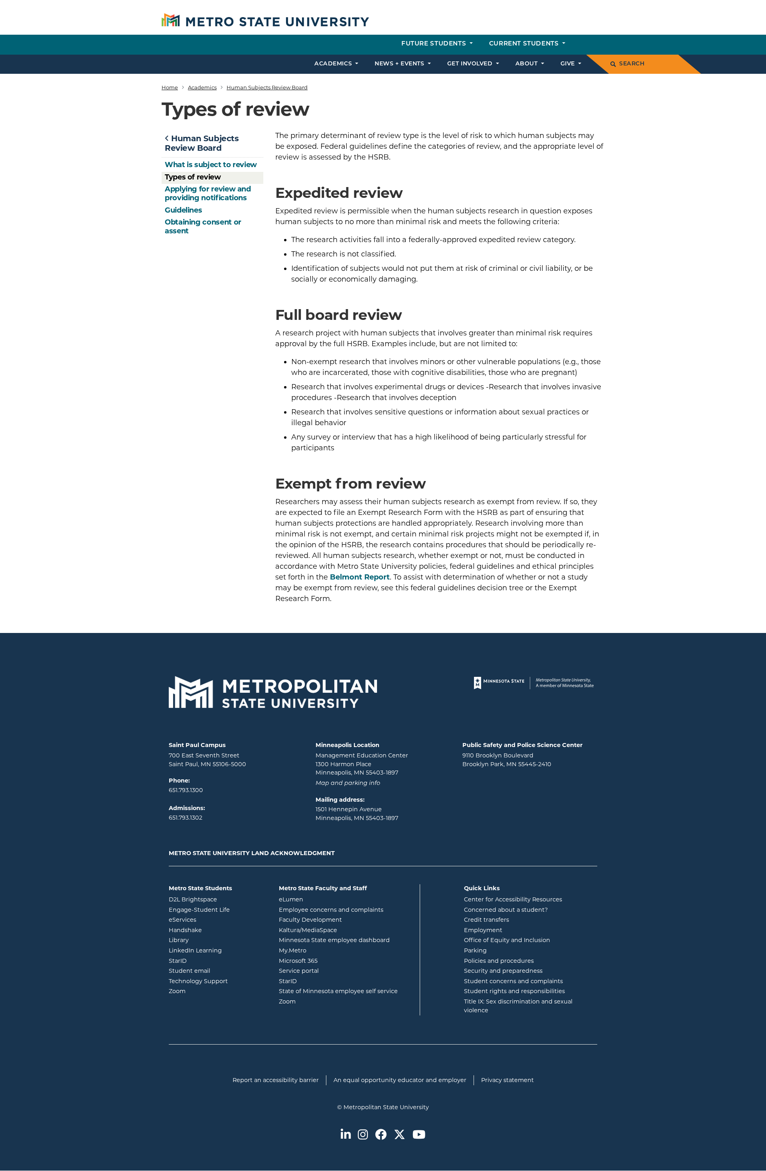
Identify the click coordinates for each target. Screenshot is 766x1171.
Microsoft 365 (330, 960)
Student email (218, 970)
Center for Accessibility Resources (513, 899)
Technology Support (198, 981)
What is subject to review (211, 164)
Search (631, 64)
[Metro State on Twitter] (399, 1135)
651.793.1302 (185, 817)
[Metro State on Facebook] (381, 1135)
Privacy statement (507, 1080)
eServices (215, 919)
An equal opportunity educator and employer (400, 1080)
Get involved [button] (470, 64)
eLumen (323, 899)
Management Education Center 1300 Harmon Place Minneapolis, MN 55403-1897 (362, 764)
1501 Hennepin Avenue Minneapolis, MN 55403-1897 (357, 814)
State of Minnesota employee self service (346, 991)
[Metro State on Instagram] (363, 1135)
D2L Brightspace (218, 899)
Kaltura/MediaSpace (340, 930)
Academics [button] (334, 64)
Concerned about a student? (506, 909)
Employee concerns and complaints (331, 909)
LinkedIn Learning (218, 950)
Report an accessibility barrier (276, 1080)
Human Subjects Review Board (267, 87)
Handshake (217, 930)
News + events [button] (400, 64)
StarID (210, 960)
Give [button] (569, 64)
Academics (202, 87)
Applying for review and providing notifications (208, 193)
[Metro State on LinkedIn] (346, 1135)
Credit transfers (486, 919)
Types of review (193, 177)
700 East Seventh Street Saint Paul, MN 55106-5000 (207, 760)
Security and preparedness (503, 970)
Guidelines (183, 210)
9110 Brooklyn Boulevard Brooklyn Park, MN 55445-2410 (506, 760)
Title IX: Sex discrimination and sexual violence (518, 1006)
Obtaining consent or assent (203, 226)
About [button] (527, 64)
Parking (475, 950)
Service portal (331, 970)
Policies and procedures (499, 960)
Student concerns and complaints (513, 981)
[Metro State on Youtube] (419, 1135)
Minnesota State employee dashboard (346, 940)
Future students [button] (434, 44)
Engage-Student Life (218, 909)
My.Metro (325, 950)
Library (211, 940)
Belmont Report (360, 577)
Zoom (209, 991)
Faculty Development (310, 919)
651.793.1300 (186, 790)
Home (170, 87)
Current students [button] (525, 44)
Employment (483, 930)
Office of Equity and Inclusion (507, 940)
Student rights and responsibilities (514, 991)
